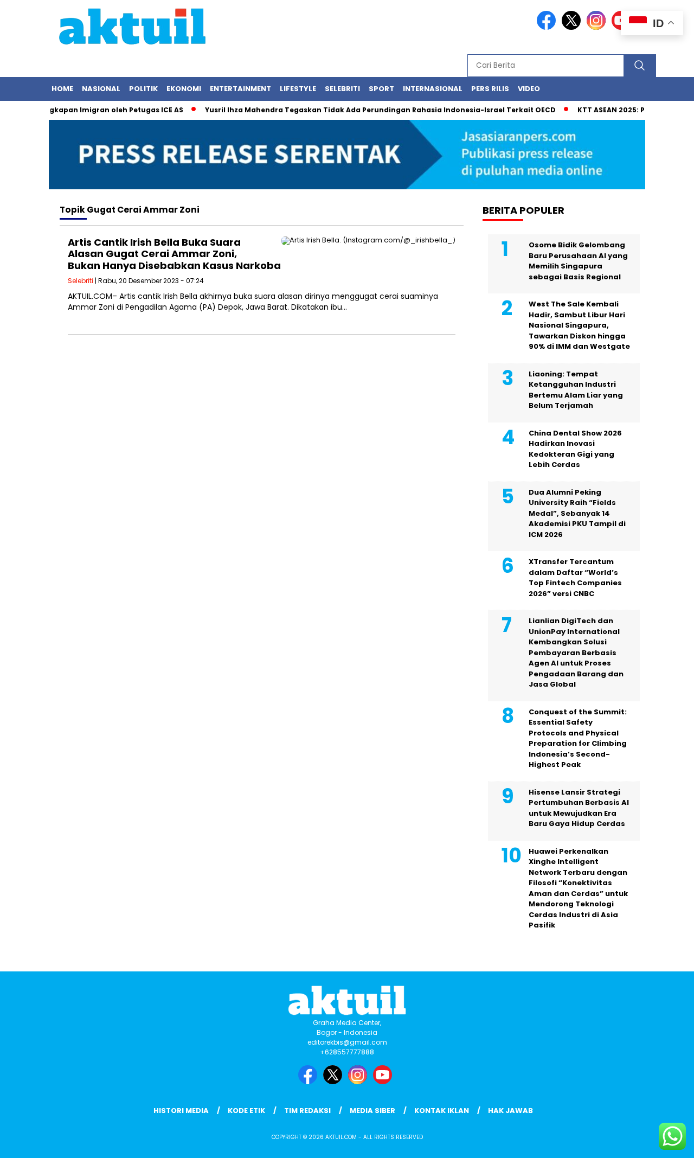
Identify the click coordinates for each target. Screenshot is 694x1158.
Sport (381, 89)
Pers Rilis (490, 89)
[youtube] (384, 1082)
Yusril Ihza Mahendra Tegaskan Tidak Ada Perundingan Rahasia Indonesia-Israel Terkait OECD (366, 109)
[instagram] (598, 27)
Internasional (432, 89)
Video (529, 89)
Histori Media (181, 1110)
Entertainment (240, 89)
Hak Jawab (510, 1110)
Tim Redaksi (307, 1110)
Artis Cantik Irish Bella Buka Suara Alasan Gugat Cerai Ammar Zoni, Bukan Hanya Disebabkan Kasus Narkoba (174, 253)
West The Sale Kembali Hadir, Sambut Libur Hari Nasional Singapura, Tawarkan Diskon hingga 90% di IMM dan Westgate (579, 325)
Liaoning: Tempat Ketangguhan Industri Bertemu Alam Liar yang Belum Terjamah (576, 390)
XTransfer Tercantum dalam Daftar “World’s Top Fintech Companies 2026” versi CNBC (575, 577)
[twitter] (573, 27)
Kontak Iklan (441, 1110)
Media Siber (372, 1110)
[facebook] (548, 27)
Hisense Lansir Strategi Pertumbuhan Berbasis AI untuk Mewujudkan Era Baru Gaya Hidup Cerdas (579, 808)
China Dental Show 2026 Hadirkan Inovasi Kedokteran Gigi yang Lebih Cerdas (575, 449)
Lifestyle (298, 89)
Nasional (101, 89)
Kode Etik (246, 1110)
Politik (143, 89)
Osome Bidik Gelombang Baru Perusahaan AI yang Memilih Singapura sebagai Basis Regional (578, 261)
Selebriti (342, 89)
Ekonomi (183, 89)
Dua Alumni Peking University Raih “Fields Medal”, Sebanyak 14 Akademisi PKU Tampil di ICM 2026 (577, 513)
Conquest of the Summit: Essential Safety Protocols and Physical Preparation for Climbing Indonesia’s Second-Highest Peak (578, 738)
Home (62, 89)
